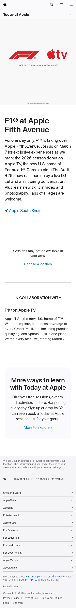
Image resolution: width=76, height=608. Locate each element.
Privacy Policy (11, 598)
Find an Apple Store (36, 576)
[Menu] (71, 5)
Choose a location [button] (38, 264)
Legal (6, 603)
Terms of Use (30, 598)
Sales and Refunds (52, 598)
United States (10, 586)
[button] (52, 5)
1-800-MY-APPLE (27, 579)
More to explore (37, 427)
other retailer (58, 576)
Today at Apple (16, 14)
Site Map (18, 603)
